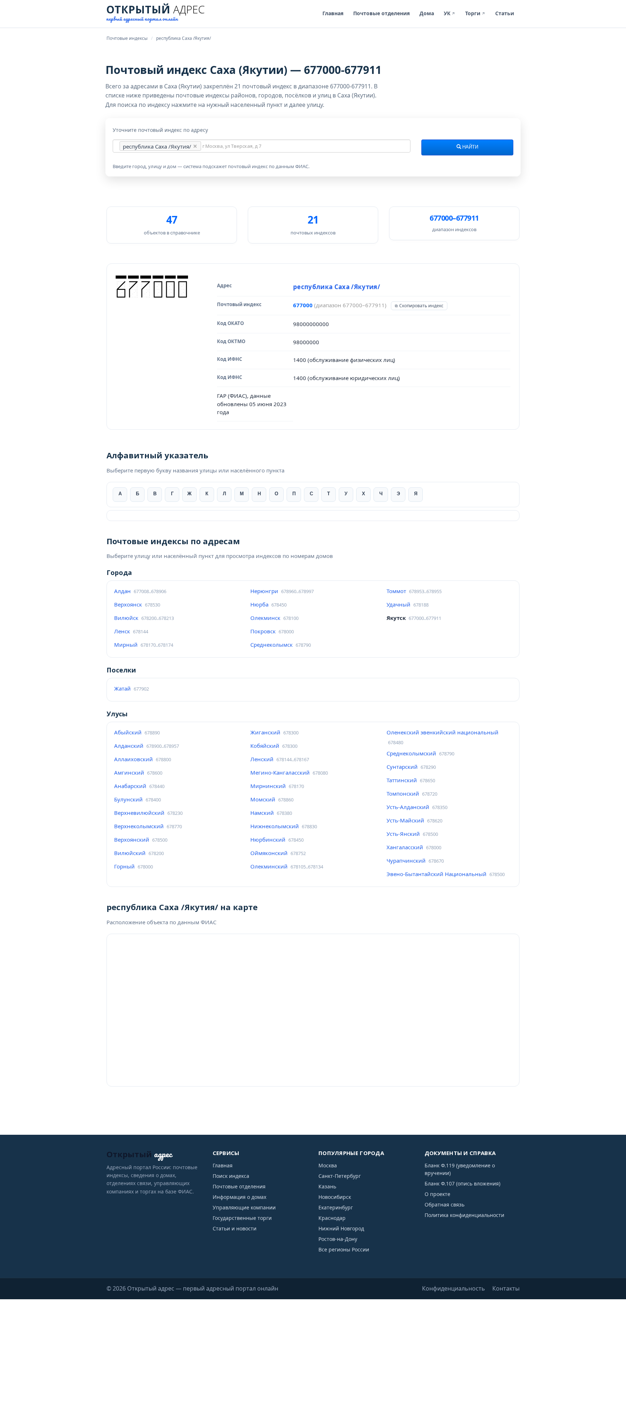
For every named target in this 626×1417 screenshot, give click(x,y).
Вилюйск (126, 617)
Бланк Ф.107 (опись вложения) (462, 1183)
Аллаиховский (133, 759)
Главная (332, 13)
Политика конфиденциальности (464, 1215)
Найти (469, 147)
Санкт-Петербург (339, 1175)
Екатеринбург (335, 1207)
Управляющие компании (244, 1207)
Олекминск (265, 617)
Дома (427, 13)
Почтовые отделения (381, 13)
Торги (475, 13)
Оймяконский (269, 853)
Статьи (504, 13)
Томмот (396, 591)
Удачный (398, 604)
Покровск (263, 631)
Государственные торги (242, 1217)
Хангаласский (405, 847)
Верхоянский (131, 839)
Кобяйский (264, 745)
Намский (262, 812)
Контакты (505, 1288)
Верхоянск (128, 604)
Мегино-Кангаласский (280, 772)
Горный (124, 866)
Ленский (262, 759)
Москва (327, 1165)
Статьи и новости (234, 1228)
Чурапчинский (406, 860)
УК (449, 13)
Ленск (122, 631)
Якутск (396, 617)
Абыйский (128, 732)
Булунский (128, 799)
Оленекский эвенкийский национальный (442, 732)
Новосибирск (334, 1196)
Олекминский (269, 866)
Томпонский (403, 793)
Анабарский (130, 785)
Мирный (126, 644)
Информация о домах (239, 1196)
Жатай (122, 688)
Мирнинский (268, 785)
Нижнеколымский (274, 826)
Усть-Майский (405, 820)
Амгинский (129, 772)
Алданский (128, 745)
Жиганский (265, 732)
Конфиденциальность (453, 1288)
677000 (303, 305)
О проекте (437, 1194)
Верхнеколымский (139, 826)
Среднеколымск (271, 644)
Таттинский (402, 780)
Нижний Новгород (341, 1228)
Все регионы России (343, 1249)
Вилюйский (130, 853)
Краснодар (332, 1217)
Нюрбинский (267, 839)
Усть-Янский (403, 833)
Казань (327, 1186)
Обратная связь (444, 1204)
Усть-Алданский (408, 806)
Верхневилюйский (139, 812)
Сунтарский (402, 766)
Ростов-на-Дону (337, 1238)
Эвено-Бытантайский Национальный (437, 874)
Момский (262, 799)
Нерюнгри (264, 591)
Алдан (122, 591)
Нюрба (259, 604)
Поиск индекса (231, 1175)
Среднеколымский (411, 753)
